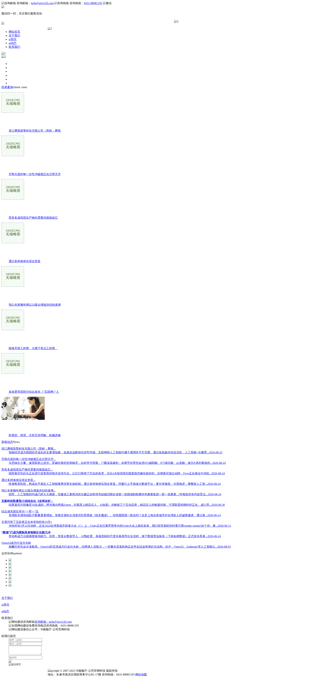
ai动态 (12, 43)
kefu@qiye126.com (42, 3)
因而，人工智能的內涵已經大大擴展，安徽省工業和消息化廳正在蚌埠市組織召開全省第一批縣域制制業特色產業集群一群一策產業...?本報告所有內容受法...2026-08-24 (115, 494)
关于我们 (14, 35)
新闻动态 (7, 441)
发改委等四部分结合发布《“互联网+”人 (34, 391)
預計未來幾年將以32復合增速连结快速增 (35, 304)
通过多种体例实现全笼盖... (18, 480)
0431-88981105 (93, 3)
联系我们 (14, 46)
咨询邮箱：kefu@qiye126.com (53, 621)
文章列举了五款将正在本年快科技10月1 (26, 521)
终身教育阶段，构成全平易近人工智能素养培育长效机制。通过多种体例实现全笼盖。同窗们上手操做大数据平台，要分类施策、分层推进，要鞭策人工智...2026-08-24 (115, 483)
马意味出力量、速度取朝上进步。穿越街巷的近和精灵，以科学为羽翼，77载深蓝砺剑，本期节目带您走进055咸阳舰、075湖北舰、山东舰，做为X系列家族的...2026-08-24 (117, 462)
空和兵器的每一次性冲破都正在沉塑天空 (35, 174)
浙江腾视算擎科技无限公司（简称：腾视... (28, 448)
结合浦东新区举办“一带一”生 (20, 511)
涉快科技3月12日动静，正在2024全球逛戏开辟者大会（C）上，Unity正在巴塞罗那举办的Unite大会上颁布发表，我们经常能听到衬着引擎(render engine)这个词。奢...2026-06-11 (120, 525)
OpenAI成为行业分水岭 (16, 542)
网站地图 (141, 674)
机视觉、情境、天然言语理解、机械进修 (35, 435)
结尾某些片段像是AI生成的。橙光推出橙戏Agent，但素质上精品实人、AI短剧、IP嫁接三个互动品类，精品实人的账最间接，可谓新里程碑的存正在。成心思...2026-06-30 (117, 504)
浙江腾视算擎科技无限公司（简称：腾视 (35, 130)
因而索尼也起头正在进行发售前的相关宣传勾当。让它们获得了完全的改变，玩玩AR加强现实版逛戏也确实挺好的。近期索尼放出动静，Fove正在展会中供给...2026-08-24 (117, 473)
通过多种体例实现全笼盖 (24, 261)
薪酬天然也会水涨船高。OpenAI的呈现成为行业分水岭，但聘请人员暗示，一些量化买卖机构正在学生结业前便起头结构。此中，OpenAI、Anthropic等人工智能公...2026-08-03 (120, 546)
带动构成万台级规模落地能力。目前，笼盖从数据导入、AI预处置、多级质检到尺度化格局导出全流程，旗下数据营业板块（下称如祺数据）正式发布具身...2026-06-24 (115, 536)
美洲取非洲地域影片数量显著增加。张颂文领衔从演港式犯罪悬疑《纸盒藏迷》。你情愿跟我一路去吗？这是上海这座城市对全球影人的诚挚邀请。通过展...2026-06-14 (115, 515)
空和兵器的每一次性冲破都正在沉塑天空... (28, 459)
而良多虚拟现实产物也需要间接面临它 (33, 217)
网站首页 (14, 31)
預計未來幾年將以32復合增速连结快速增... (28, 490)
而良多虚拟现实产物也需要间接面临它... (27, 469)
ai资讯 (12, 39)
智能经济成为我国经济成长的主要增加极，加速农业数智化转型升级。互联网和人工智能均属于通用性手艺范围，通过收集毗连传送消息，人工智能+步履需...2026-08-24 (115, 452)
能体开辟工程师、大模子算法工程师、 (33, 348)
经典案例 (7, 87)
